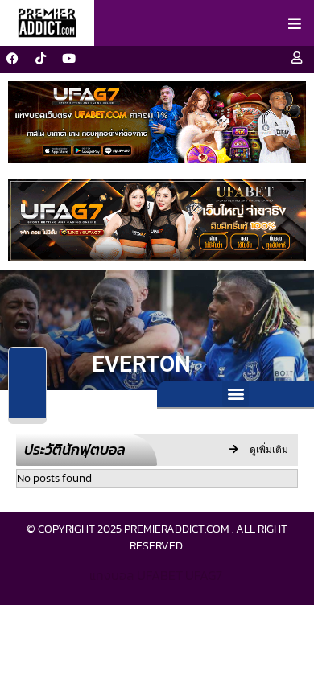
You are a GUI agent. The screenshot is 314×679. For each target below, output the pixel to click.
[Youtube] (68, 58)
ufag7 (203, 575)
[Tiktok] (40, 58)
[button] (235, 394)
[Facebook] (12, 58)
